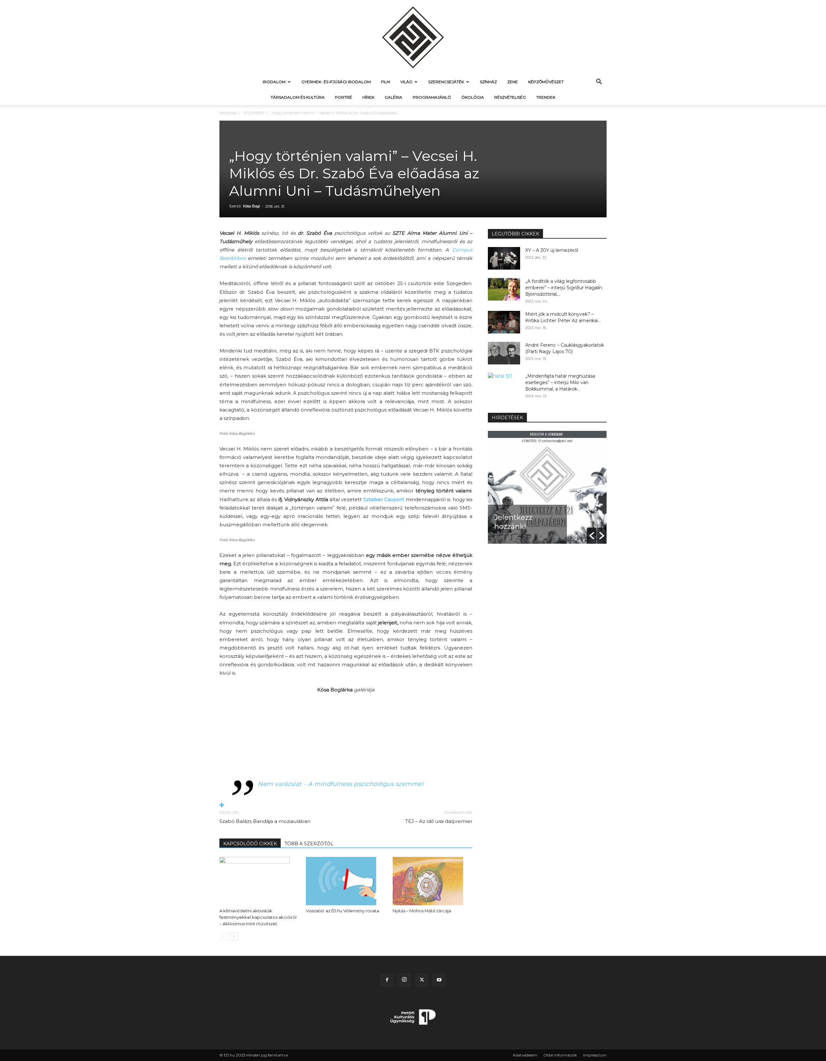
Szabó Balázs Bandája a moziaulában (264, 821)
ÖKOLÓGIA (472, 97)
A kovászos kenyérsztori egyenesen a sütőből (523, 513)
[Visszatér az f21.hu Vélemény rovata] (346, 881)
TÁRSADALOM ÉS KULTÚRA (298, 97)
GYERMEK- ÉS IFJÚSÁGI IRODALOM (336, 81)
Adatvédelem (525, 1055)
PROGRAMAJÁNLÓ (432, 97)
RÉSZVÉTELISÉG (510, 97)
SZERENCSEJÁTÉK (446, 81)
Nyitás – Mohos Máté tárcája (422, 910)
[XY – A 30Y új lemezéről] (504, 258)
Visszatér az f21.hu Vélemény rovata (342, 910)
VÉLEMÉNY (253, 112)
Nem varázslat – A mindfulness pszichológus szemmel (340, 784)
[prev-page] (223, 936)
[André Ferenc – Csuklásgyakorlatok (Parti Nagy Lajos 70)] (504, 353)
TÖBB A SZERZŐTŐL (309, 844)
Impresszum (595, 1055)
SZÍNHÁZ (488, 81)
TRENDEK (545, 97)
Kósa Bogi (251, 206)
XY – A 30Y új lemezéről (551, 250)
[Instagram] (404, 980)
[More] (345, 805)
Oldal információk (560, 1055)
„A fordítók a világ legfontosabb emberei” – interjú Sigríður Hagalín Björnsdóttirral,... (563, 287)
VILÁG (406, 81)
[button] (599, 82)
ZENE (512, 81)
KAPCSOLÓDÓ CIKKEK (250, 844)
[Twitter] (421, 980)
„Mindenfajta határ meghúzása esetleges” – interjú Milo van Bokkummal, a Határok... (560, 382)
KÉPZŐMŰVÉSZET (546, 81)
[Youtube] (439, 980)
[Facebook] (386, 980)
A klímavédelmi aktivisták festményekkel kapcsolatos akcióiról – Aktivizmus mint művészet (258, 917)
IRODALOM (274, 81)
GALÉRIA (393, 97)
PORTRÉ (343, 97)
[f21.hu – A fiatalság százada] (413, 37)
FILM (385, 81)
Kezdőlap (228, 112)
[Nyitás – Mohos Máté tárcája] (432, 881)
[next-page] (234, 936)
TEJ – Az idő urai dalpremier (438, 821)
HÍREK (368, 97)
